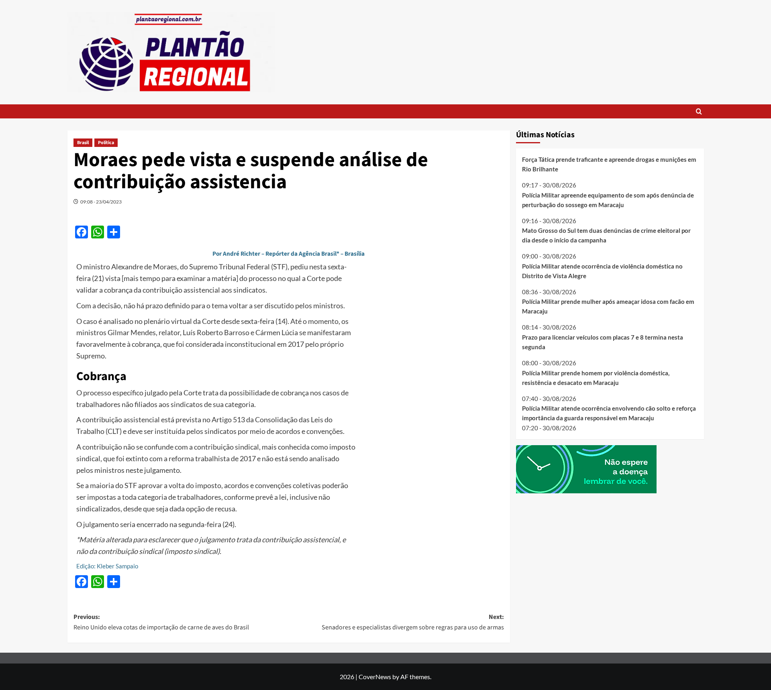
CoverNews (375, 676)
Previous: (161, 622)
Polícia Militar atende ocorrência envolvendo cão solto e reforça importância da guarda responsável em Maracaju (609, 413)
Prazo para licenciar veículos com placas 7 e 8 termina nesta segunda (602, 342)
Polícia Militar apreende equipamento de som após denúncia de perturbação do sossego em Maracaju (608, 199)
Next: (413, 622)
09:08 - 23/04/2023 (101, 202)
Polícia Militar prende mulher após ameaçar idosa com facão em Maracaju (608, 306)
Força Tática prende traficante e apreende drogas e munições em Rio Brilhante (609, 164)
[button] (699, 111)
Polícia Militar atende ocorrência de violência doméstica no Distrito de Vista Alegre (602, 270)
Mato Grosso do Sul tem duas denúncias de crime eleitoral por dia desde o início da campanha (606, 235)
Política (106, 142)
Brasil (83, 142)
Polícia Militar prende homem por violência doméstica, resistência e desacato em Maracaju (595, 377)
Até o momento (314, 321)
